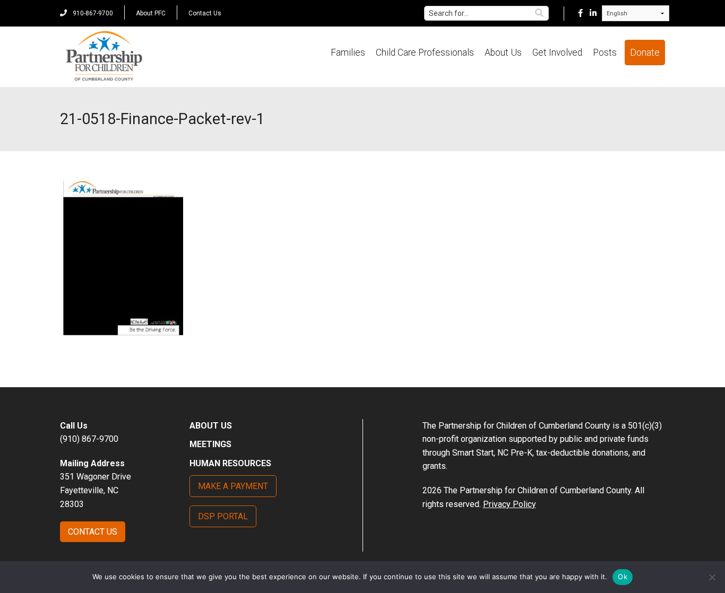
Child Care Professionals (425, 52)
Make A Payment (233, 486)
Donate (645, 52)
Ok (622, 576)
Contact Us (204, 13)
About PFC (151, 13)
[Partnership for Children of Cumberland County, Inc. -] (104, 57)
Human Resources (230, 463)
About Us (503, 52)
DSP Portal (223, 516)
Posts (605, 52)
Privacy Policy (509, 504)
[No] (711, 577)
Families (348, 52)
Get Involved (557, 52)
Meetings (210, 444)
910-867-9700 (92, 13)
